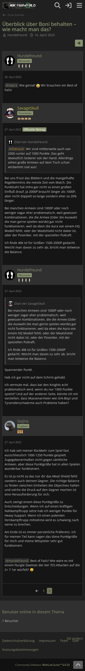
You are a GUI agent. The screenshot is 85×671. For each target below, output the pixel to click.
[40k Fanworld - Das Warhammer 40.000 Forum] (19, 5)
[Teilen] (79, 43)
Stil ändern (75, 638)
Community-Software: (42, 665)
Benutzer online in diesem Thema (33, 611)
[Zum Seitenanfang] (78, 665)
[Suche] (57, 5)
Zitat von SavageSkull (29, 303)
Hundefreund (18, 561)
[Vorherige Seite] (37, 591)
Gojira (12, 85)
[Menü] (79, 5)
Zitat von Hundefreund (31, 142)
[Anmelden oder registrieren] (68, 5)
